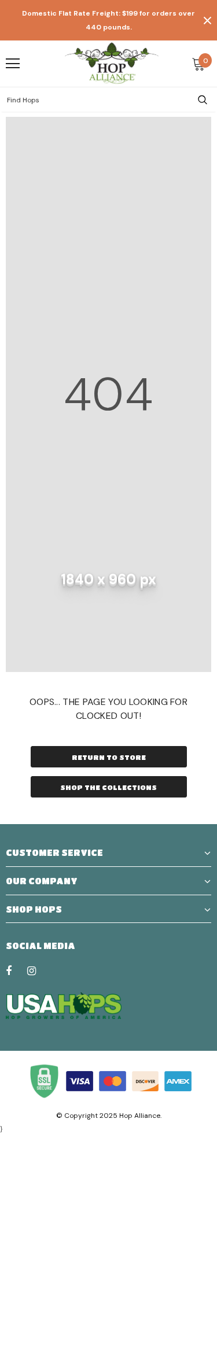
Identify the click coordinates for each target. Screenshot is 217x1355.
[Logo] (112, 63)
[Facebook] (16, 970)
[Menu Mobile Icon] (13, 64)
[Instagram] (37, 970)
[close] (207, 20)
